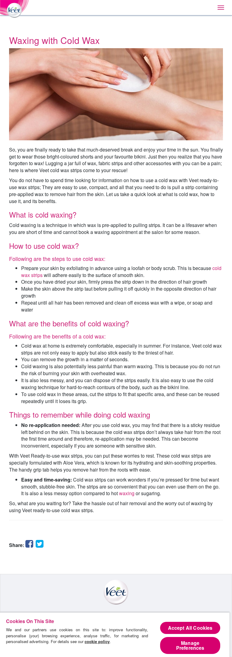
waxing (126, 493)
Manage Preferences (190, 645)
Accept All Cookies (190, 627)
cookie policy (97, 641)
